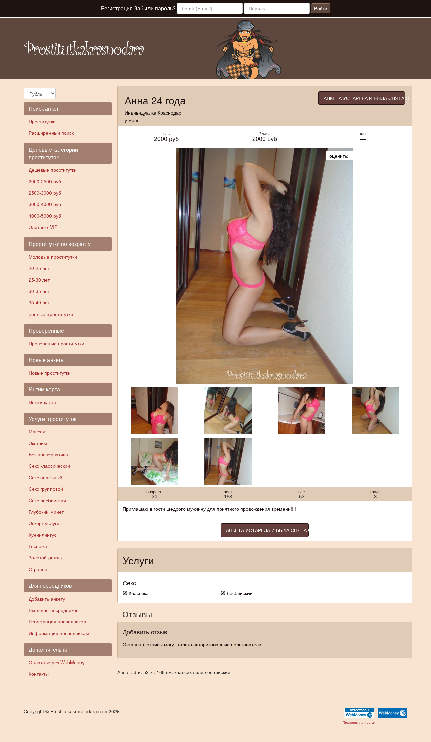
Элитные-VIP (43, 227)
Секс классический (49, 465)
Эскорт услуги (44, 523)
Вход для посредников (53, 610)
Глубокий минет (46, 511)
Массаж (37, 431)
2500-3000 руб (45, 192)
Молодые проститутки (53, 256)
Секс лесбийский (47, 500)
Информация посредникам (59, 633)
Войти (320, 8)
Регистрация (117, 8)
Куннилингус (42, 534)
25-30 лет (39, 279)
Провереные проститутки (56, 343)
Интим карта (42, 402)
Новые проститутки (50, 372)
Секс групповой (46, 488)
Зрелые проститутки (51, 314)
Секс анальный (45, 477)
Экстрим (38, 443)
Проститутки (42, 121)
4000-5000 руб (45, 215)
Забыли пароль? (155, 8)
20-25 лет (39, 268)
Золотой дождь (45, 557)
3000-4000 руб (45, 204)
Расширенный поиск (51, 132)
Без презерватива (48, 454)
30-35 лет (39, 291)
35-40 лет (39, 302)
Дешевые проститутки (53, 169)
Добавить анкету (47, 598)
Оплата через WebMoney (57, 662)
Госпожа (38, 546)
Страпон (38, 569)
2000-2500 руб (45, 181)
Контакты (39, 673)
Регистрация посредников (57, 621)
